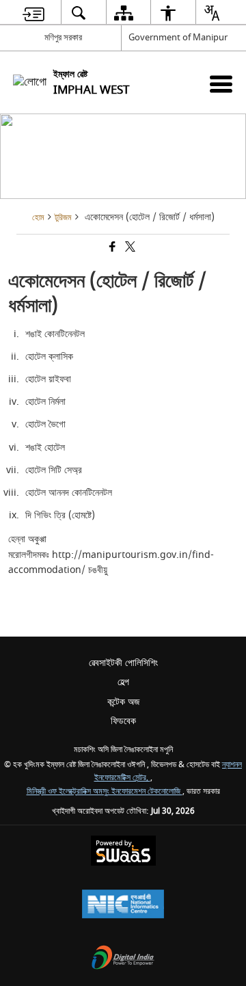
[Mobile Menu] (221, 84)
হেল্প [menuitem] (123, 682)
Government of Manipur (178, 37)
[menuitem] (33, 12)
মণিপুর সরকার (63, 37)
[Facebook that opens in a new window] (111, 248)
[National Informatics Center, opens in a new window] (123, 905)
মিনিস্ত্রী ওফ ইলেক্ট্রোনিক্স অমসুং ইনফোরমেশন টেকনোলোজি (104, 791)
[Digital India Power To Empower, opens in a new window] (123, 959)
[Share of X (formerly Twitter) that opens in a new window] (129, 248)
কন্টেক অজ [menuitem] (123, 702)
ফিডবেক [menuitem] (123, 721)
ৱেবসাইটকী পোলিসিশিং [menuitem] (123, 663)
